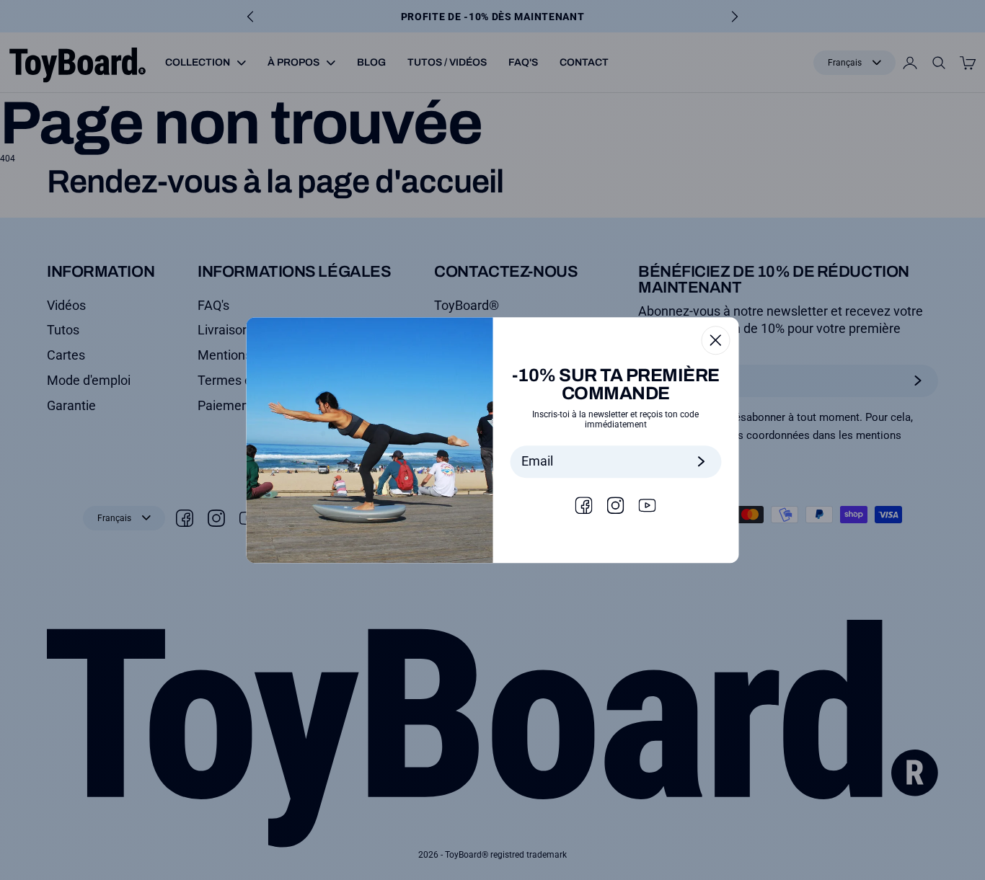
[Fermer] (716, 340)
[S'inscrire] (701, 462)
